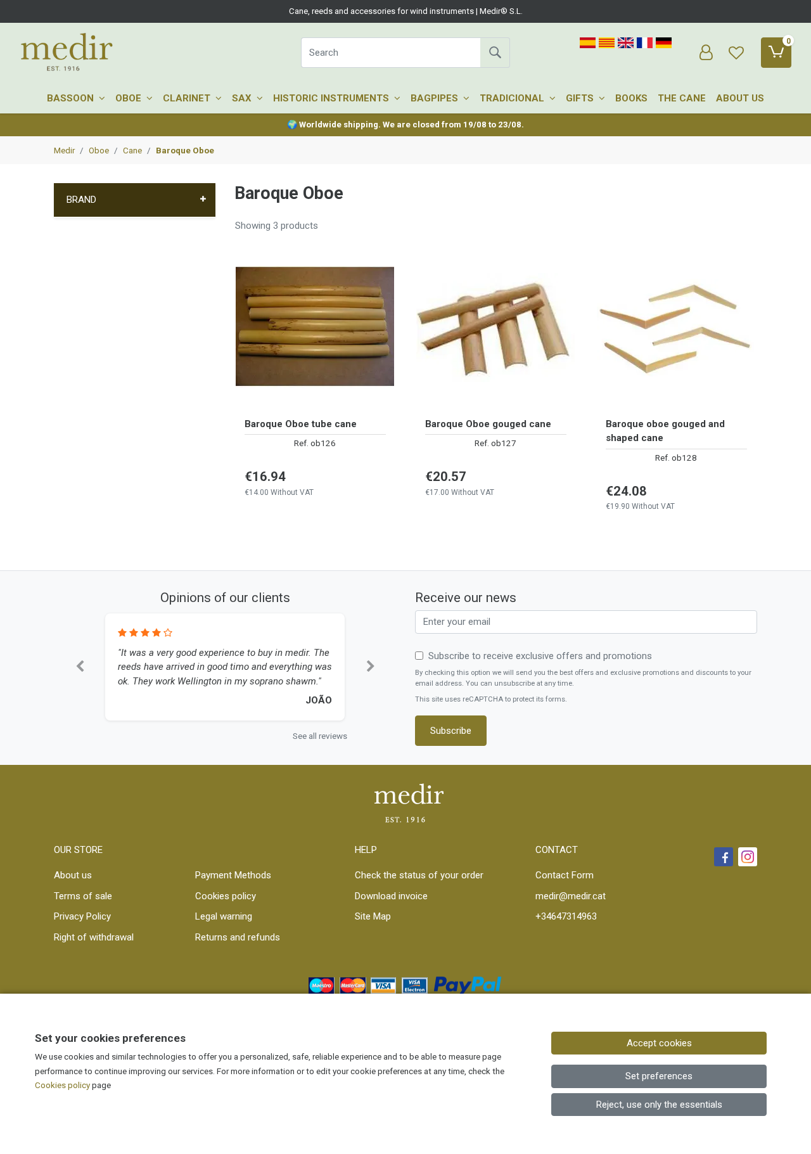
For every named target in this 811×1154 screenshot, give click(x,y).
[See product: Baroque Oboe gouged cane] (496, 327)
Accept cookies (659, 1043)
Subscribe (450, 730)
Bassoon (71, 98)
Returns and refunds (237, 937)
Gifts (581, 98)
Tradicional (513, 98)
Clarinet (188, 98)
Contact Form (564, 875)
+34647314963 (566, 916)
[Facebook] (723, 856)
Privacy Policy (82, 916)
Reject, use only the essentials (659, 1104)
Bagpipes (436, 98)
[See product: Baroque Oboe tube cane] (315, 327)
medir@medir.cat (570, 896)
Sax (243, 98)
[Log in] (706, 52)
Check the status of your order (419, 875)
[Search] (495, 52)
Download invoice (391, 896)
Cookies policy (225, 896)
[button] (79, 667)
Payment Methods (233, 875)
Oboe (129, 98)
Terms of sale (83, 896)
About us (740, 98)
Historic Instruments (332, 98)
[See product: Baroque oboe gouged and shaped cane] (676, 327)
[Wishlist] (736, 52)
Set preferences (659, 1076)
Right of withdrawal (94, 937)
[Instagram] (747, 856)
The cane (682, 98)
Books (631, 98)
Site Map (373, 916)
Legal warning (223, 916)
